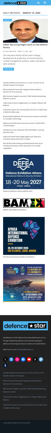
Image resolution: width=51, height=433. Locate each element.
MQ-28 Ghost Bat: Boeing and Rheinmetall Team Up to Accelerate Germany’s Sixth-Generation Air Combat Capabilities (23, 145)
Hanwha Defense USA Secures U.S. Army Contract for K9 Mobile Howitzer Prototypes (23, 84)
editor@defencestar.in (25, 349)
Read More (8, 69)
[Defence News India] (15, 2)
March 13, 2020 (23, 51)
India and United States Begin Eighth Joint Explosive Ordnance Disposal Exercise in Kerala (22, 137)
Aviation (7, 20)
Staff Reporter (10, 51)
